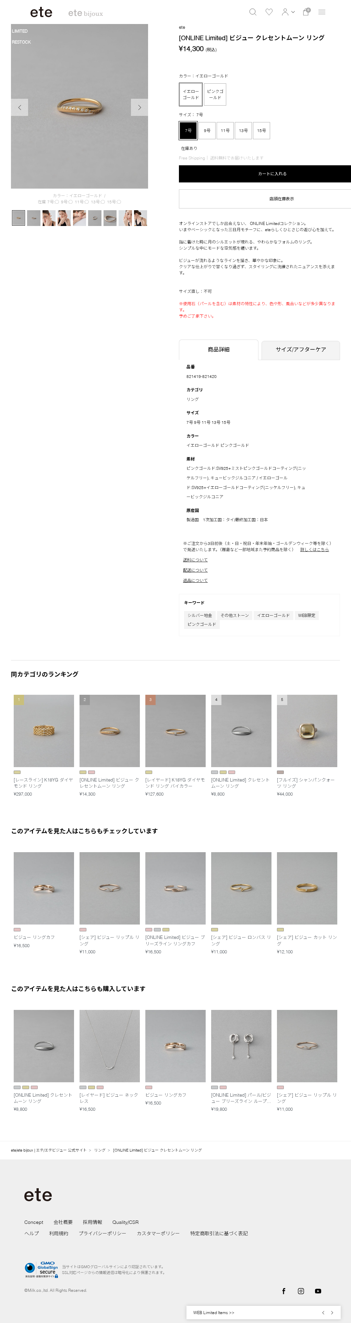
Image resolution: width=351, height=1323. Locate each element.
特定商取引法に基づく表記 (219, 1233)
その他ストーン (234, 615)
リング (192, 399)
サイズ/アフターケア (301, 349)
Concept (33, 1222)
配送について (195, 570)
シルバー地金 (199, 615)
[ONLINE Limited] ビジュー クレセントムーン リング (157, 1150)
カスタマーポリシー (158, 1233)
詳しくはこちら (314, 549)
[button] (287, 12)
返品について (195, 580)
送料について (195, 559)
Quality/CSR (125, 1222)
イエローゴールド (273, 615)
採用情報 (92, 1222)
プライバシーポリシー (102, 1233)
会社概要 (63, 1222)
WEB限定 (306, 615)
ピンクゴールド (201, 624)
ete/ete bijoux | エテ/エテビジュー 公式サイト (49, 1150)
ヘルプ (31, 1233)
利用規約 (58, 1233)
